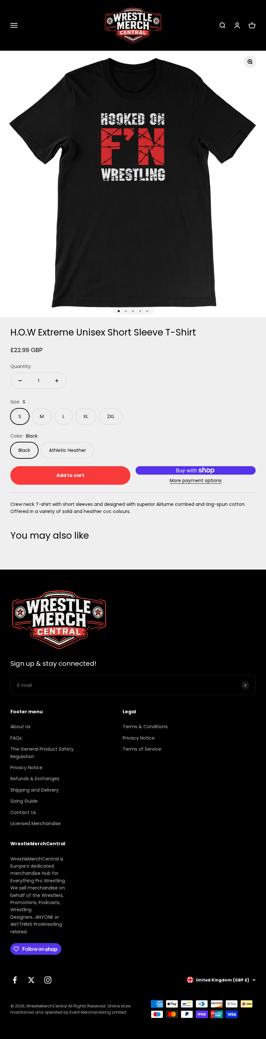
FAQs (16, 738)
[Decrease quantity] (20, 380)
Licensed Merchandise (35, 823)
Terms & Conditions (145, 726)
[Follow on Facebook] (14, 980)
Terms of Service (142, 749)
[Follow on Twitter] (31, 980)
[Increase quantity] (56, 380)
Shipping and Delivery (34, 790)
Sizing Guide (24, 801)
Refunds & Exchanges (34, 778)
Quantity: (20, 366)
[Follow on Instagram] (47, 980)
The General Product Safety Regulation (42, 752)
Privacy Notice (26, 767)
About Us (20, 726)
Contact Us (23, 812)
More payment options (196, 480)
